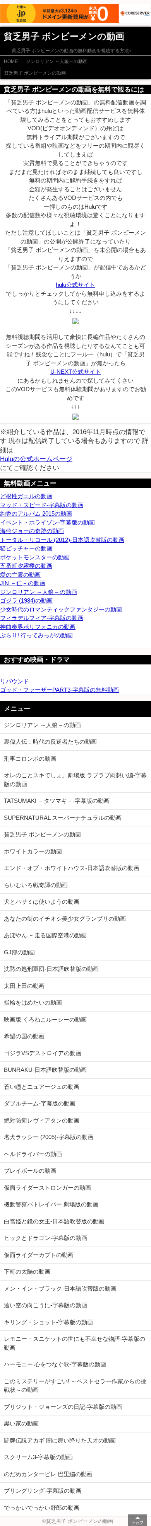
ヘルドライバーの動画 (33, 1154)
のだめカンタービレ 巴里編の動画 (48, 1474)
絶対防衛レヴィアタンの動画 (41, 1120)
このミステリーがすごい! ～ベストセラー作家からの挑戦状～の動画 (75, 1385)
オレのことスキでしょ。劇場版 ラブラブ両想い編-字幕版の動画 (75, 779)
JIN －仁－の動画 (22, 583)
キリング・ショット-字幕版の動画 (48, 1322)
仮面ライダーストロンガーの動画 (47, 1187)
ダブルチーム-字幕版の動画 (40, 1103)
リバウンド (14, 681)
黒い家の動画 (21, 1423)
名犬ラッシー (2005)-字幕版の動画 (48, 1137)
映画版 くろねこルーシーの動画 (45, 1019)
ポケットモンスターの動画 (35, 557)
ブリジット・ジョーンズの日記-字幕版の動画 (63, 1406)
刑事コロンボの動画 (30, 758)
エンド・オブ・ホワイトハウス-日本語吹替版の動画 (71, 868)
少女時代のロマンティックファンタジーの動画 (61, 609)
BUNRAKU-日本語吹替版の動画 (45, 1069)
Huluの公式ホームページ (36, 458)
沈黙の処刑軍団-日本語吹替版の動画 (51, 969)
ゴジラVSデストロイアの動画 (42, 1053)
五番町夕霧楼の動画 (26, 565)
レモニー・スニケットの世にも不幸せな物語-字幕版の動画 (74, 1343)
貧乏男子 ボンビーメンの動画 (35, 73)
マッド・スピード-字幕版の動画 (41, 505)
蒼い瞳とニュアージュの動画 (41, 1086)
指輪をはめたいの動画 (33, 1002)
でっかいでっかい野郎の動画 (41, 1507)
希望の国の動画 (24, 1036)
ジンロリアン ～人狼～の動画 (57, 61)
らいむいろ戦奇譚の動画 (36, 885)
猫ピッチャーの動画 (26, 548)
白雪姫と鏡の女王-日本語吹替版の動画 (54, 1221)
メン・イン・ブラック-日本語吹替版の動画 (60, 1288)
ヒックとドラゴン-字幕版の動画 (45, 1238)
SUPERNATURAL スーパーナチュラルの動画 (63, 817)
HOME (11, 61)
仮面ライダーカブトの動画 (39, 1255)
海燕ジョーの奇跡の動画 (32, 531)
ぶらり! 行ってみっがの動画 (36, 635)
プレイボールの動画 (30, 1170)
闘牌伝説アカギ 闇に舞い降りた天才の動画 (60, 1440)
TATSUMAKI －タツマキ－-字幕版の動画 (57, 800)
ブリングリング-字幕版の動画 (42, 1490)
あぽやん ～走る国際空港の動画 (45, 935)
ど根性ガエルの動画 (26, 496)
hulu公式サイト (75, 284)
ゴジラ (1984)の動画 (26, 600)
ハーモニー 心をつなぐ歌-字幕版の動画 (55, 1364)
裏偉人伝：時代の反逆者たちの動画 (50, 741)
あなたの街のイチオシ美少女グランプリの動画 (65, 918)
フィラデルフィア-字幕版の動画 (41, 618)
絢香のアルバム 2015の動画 (36, 513)
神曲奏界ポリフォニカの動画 (38, 626)
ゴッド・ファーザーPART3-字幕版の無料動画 (59, 689)
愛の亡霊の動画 (20, 574)
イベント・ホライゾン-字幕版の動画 (47, 522)
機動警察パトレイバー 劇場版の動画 (51, 1204)
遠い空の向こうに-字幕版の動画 (45, 1305)
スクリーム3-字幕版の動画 (38, 1457)
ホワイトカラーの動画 (33, 851)
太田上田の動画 (24, 986)
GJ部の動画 (19, 952)
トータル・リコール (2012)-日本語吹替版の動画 (62, 539)
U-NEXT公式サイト (75, 371)
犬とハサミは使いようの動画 (41, 901)
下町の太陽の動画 (27, 1271)
